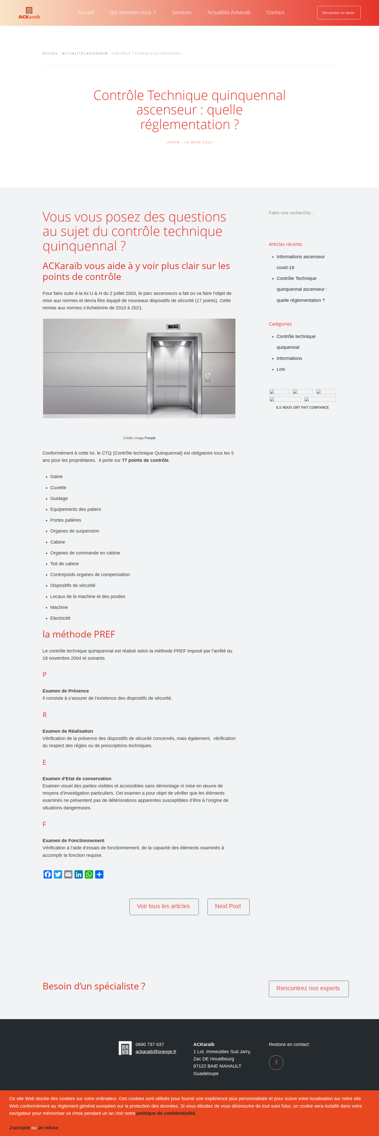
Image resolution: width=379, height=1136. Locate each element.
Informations (289, 358)
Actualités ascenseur (85, 53)
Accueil (86, 12)
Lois (281, 369)
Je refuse (48, 1127)
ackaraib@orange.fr (156, 1051)
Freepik (150, 438)
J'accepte (19, 1127)
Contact (275, 12)
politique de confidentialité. (166, 1113)
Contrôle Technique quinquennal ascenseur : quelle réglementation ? (302, 289)
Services (181, 12)
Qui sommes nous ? (133, 12)
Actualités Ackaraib (229, 12)
